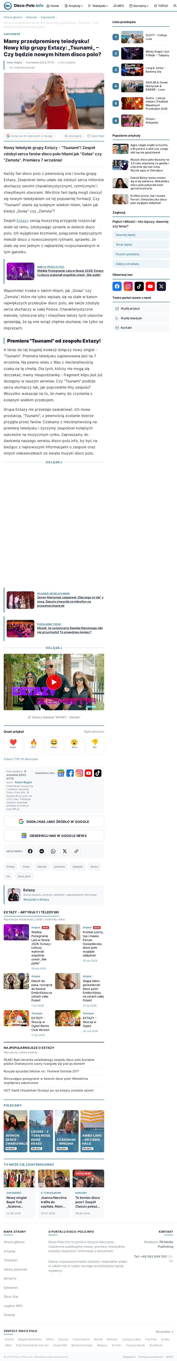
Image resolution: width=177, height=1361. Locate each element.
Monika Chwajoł (81, 1345)
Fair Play (151, 1339)
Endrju (165, 1339)
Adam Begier (14, 62)
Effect (50, 1339)
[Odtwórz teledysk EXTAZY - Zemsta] (54, 682)
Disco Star (11, 1296)
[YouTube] (88, 773)
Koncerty (140, 6)
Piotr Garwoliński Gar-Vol (32, 1345)
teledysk (78, 866)
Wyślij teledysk (131, 318)
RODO (169, 1356)
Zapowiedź (48, 17)
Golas (26, 866)
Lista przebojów (124, 22)
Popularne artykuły (126, 135)
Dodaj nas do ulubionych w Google (32, 136)
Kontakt (126, 327)
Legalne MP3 (13, 1306)
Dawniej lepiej (125, 235)
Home (54, 6)
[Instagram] (79, 773)
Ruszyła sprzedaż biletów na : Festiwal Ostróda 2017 (41, 1071)
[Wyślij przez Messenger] (41, 851)
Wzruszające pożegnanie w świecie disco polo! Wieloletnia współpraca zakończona (46, 1081)
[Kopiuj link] (76, 851)
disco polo (24, 876)
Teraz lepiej (124, 244)
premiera (59, 866)
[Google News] (61, 773)
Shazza (63, 1339)
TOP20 (163, 6)
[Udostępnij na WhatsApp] (53, 851)
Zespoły (9, 1315)
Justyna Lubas (131, 1339)
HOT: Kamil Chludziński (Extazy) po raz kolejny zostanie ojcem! (49, 1090)
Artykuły (76, 6)
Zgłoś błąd (97, 136)
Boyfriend (156, 1345)
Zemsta (41, 866)
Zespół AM (60, 1345)
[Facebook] (70, 773)
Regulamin (129, 1356)
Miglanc (102, 1345)
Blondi (98, 1339)
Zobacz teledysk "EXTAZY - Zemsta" (56, 717)
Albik (8, 1345)
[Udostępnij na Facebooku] (30, 851)
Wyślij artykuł (130, 308)
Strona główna (13, 17)
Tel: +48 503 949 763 (153, 1259)
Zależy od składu (127, 264)
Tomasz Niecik (135, 1345)
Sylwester (11, 1287)
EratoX (9, 1339)
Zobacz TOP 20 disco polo (21, 759)
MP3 (120, 6)
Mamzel (112, 1339)
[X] (161, 286)
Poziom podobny (127, 254)
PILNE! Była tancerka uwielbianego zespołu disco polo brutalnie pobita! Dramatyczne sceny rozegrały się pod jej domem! (49, 1062)
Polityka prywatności (150, 1356)
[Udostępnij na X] (64, 851)
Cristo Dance (81, 1339)
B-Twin (116, 1345)
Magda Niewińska (29, 1339)
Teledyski (100, 6)
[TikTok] (97, 773)
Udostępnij (75, 136)
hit (8, 876)
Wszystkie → (164, 1331)
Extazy (23, 220)
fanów (94, 866)
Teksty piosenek (15, 1269)
